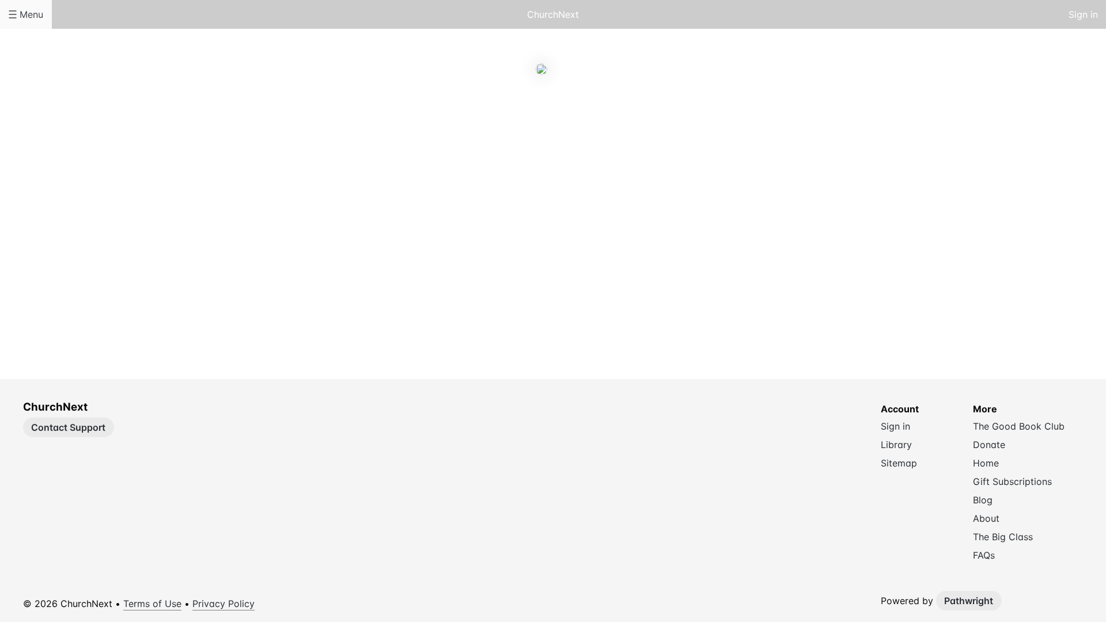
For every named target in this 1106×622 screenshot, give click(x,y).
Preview (599, 120)
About (507, 120)
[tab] (507, 121)
